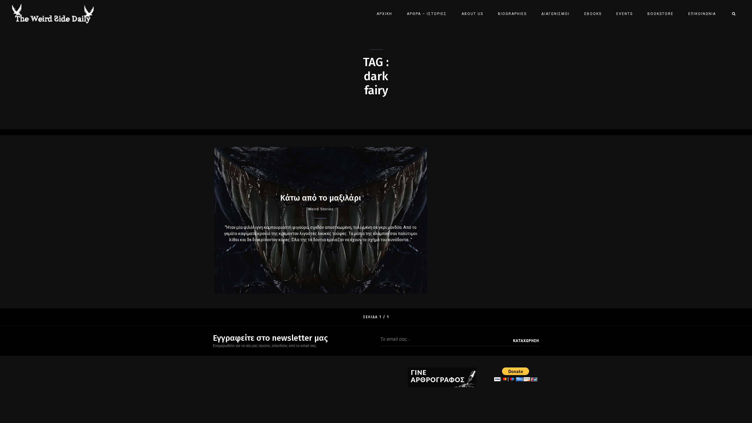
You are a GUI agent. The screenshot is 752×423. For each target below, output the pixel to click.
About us (472, 14)
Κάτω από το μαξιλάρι (320, 198)
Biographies (512, 14)
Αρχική (384, 14)
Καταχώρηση (526, 341)
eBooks (593, 14)
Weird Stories (320, 209)
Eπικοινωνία (702, 14)
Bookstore (660, 14)
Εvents (624, 14)
